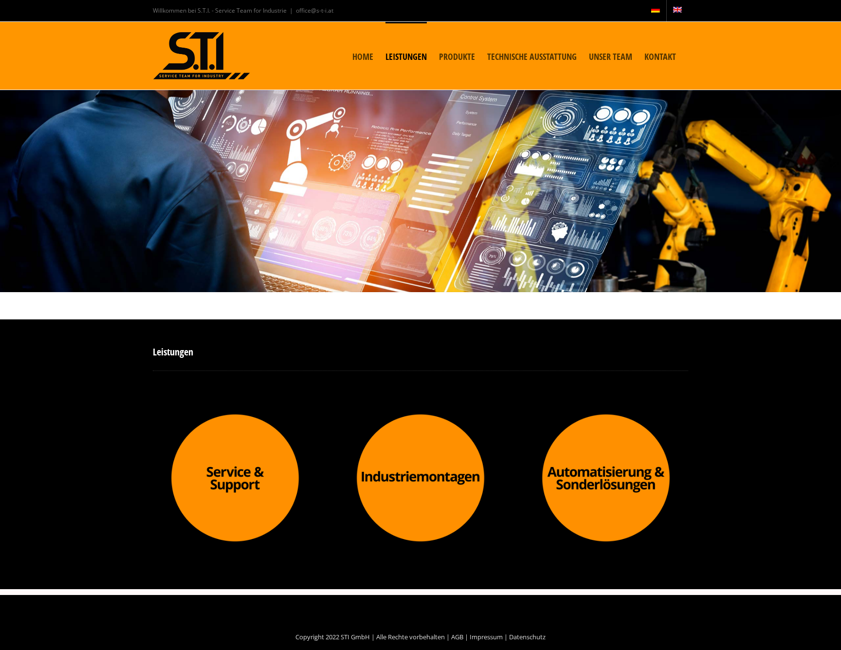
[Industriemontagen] (420, 415)
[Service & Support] (235, 415)
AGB (457, 636)
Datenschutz (527, 636)
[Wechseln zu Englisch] (677, 10)
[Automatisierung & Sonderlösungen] (606, 415)
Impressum (486, 636)
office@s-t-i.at (314, 10)
